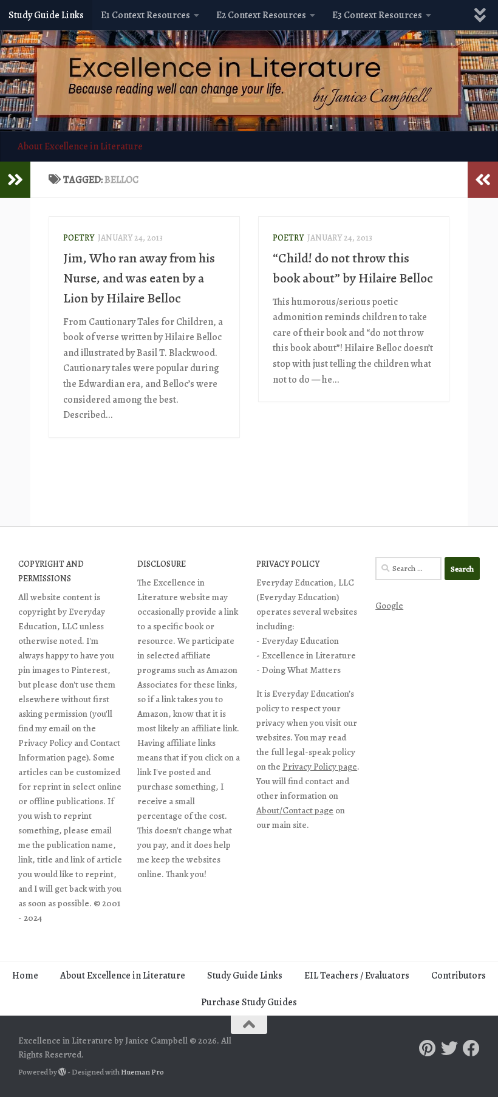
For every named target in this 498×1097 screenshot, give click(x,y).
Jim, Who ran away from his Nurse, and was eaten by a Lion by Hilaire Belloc (139, 278)
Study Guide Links (46, 15)
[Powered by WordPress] (62, 1072)
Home (25, 975)
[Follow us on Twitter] (449, 1048)
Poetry (78, 238)
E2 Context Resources (261, 15)
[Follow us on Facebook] (471, 1048)
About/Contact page (294, 810)
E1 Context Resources (145, 15)
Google (389, 606)
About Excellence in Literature (80, 146)
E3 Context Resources (377, 15)
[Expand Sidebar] (15, 180)
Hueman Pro (142, 1072)
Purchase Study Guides (249, 1002)
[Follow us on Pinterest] (427, 1048)
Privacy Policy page (319, 766)
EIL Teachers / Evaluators (356, 975)
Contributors (458, 975)
